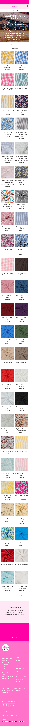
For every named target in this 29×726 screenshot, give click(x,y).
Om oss (18, 660)
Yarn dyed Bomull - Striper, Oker (7, 111)
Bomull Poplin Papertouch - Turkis (21, 542)
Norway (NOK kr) (6, 711)
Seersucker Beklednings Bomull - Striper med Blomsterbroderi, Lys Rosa (7, 182)
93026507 (6, 664)
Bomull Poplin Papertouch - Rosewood (7, 565)
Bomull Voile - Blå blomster (7, 542)
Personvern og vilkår (21, 676)
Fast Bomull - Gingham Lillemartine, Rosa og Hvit (7, 274)
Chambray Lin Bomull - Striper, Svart (21, 205)
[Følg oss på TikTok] (13, 705)
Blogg (17, 657)
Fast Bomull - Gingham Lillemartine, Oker (7, 66)
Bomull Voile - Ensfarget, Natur (7, 429)
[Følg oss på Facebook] (3, 705)
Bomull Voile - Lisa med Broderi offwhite (21, 587)
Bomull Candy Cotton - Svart (21, 407)
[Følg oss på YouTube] (10, 705)
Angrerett (18, 674)
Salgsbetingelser (20, 668)
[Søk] (5, 6)
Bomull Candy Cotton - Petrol (21, 296)
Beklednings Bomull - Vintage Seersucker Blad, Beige (22, 519)
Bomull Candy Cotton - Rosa (7, 296)
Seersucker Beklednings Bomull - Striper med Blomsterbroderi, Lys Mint (21, 158)
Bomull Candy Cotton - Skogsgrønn (21, 340)
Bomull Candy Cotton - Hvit (7, 407)
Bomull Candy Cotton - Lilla (21, 318)
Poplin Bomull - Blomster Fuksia (21, 496)
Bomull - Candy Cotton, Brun (21, 274)
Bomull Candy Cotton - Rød (7, 385)
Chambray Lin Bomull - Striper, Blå (21, 227)
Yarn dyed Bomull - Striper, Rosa (21, 474)
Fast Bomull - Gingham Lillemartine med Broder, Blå (22, 250)
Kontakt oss (19, 663)
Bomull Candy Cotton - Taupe (21, 363)
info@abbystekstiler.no (7, 668)
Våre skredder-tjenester (19, 680)
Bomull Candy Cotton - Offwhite (21, 385)
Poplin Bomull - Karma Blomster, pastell (7, 452)
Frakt (17, 671)
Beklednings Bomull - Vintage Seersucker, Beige (7, 518)
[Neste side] (21, 596)
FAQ (17, 665)
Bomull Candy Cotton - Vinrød (7, 318)
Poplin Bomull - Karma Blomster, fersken (21, 429)
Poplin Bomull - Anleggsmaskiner (7, 205)
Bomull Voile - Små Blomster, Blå (7, 133)
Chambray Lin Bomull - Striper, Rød (7, 227)
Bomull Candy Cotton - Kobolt (7, 340)
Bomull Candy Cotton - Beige (7, 363)
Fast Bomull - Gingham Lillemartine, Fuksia (7, 88)
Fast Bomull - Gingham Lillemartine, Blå (21, 66)
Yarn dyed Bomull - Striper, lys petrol (21, 88)
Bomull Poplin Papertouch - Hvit (21, 565)
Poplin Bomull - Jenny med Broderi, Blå (21, 181)
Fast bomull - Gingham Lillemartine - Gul (7, 496)
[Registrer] (23, 696)
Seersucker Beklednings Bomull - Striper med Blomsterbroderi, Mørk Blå (21, 134)
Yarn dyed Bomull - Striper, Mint (7, 474)
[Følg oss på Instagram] (6, 705)
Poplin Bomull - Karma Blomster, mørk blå (21, 111)
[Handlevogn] (26, 6)
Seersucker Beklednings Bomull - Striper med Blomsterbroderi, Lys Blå (7, 158)
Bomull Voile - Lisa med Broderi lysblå (7, 587)
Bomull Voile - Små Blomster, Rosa (7, 250)
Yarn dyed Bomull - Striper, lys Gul (21, 452)
